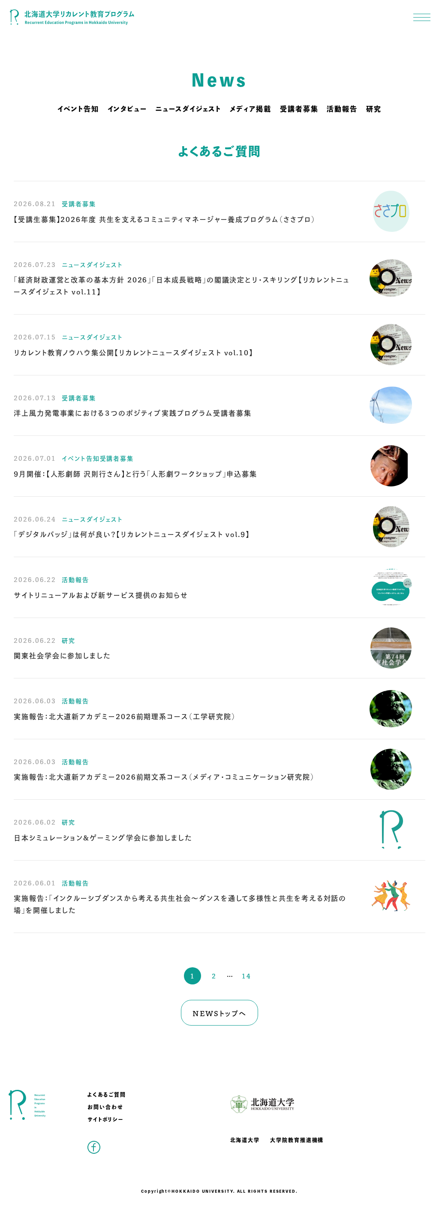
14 (246, 976)
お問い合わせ (105, 1106)
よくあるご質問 (106, 1094)
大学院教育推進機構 (297, 1139)
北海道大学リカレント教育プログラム (72, 17)
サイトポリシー (105, 1119)
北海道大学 (245, 1139)
